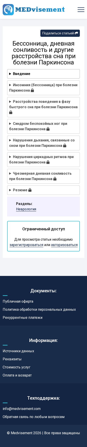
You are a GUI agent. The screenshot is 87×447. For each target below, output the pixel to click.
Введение (21, 74)
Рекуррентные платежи (22, 317)
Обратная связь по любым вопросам (33, 417)
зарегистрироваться (26, 245)
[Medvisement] (34, 9)
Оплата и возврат (17, 375)
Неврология (26, 209)
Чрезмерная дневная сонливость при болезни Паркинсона (40, 176)
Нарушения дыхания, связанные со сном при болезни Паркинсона (42, 143)
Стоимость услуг (16, 367)
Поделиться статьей (58, 33)
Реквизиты (12, 359)
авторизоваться (64, 245)
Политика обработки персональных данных (39, 309)
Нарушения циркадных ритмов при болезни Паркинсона (41, 159)
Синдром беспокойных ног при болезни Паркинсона (38, 126)
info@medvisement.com (22, 409)
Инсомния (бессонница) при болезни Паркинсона (43, 87)
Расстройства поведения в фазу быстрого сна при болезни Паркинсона (43, 104)
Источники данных (18, 351)
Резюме (20, 190)
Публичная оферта (18, 301)
